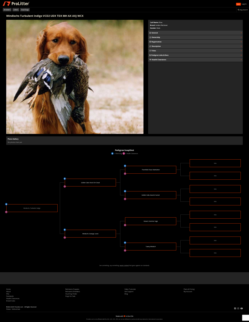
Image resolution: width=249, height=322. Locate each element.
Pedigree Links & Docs (159, 55)
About (8, 291)
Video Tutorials (130, 289)
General (154, 33)
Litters (15, 10)
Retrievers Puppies (72, 289)
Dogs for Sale (70, 296)
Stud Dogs (25, 10)
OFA (117, 319)
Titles (153, 51)
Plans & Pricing (189, 289)
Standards (10, 296)
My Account (188, 291)
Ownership (155, 37)
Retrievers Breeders (72, 291)
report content (124, 265)
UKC (111, 319)
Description (156, 46)
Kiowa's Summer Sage (151, 221)
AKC (108, 319)
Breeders (7, 10)
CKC (114, 319)
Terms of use (16, 309)
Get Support (128, 291)
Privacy (8, 309)
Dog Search (243, 10)
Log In (244, 4)
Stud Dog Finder (71, 294)
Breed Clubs (10, 301)
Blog (126, 294)
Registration (156, 42)
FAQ (7, 294)
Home (8, 289)
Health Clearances (158, 60)
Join (238, 4)
